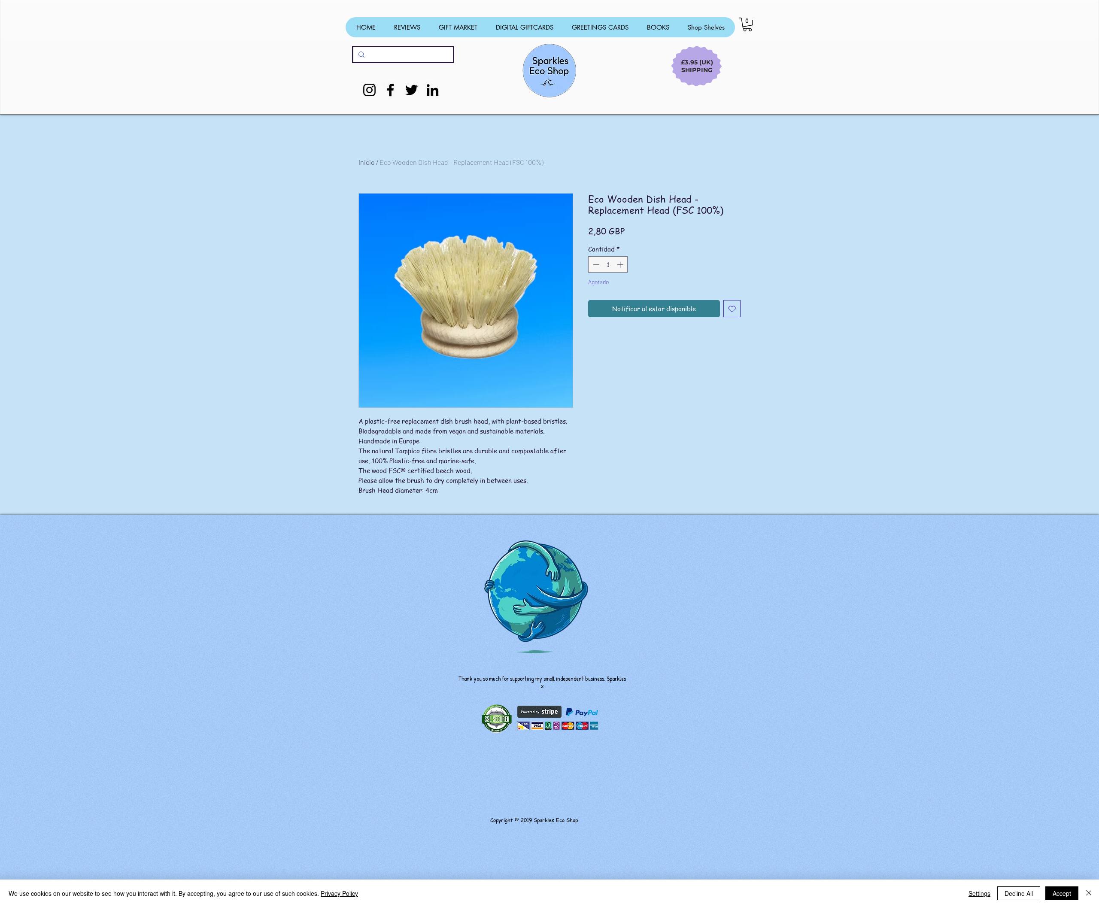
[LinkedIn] (432, 90)
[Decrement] (595, 265)
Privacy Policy (339, 893)
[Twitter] (411, 90)
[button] (747, 24)
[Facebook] (390, 90)
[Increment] (621, 265)
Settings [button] (979, 893)
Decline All (1019, 893)
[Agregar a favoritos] (732, 309)
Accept (1062, 893)
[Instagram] (369, 90)
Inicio (366, 162)
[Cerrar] (1089, 893)
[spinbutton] (608, 265)
